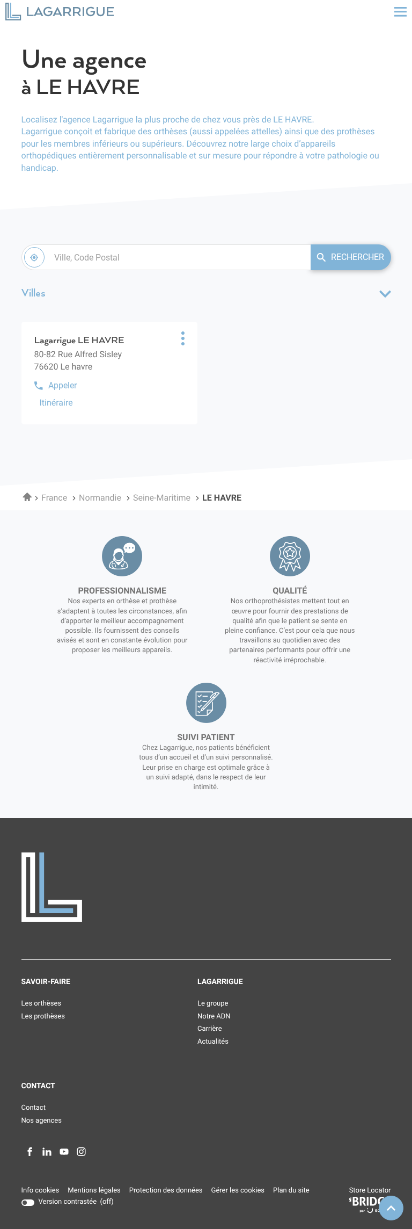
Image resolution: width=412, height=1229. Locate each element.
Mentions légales (94, 1191)
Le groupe (212, 1003)
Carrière (209, 1029)
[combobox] (166, 257)
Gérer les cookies (237, 1191)
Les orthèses (41, 1003)
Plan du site (291, 1191)
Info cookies (40, 1191)
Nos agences (41, 1120)
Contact (33, 1108)
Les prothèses (43, 1016)
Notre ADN (214, 1016)
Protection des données (166, 1191)
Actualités (213, 1041)
